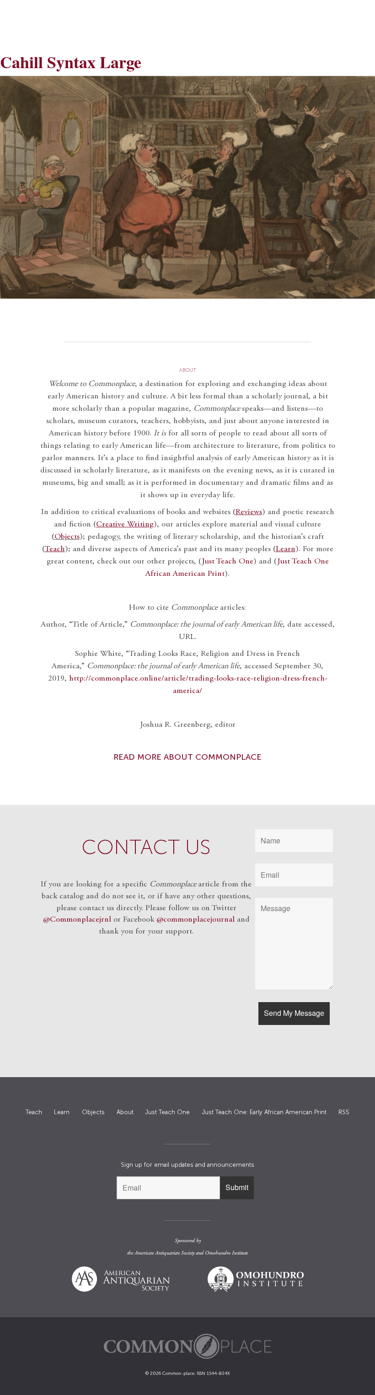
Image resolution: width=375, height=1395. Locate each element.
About (125, 1112)
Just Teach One (227, 562)
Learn (62, 1112)
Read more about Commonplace (187, 757)
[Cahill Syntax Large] (187, 187)
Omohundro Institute (226, 1253)
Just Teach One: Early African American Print (264, 1112)
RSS (343, 1112)
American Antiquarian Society (164, 1253)
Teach (34, 1112)
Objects (67, 537)
